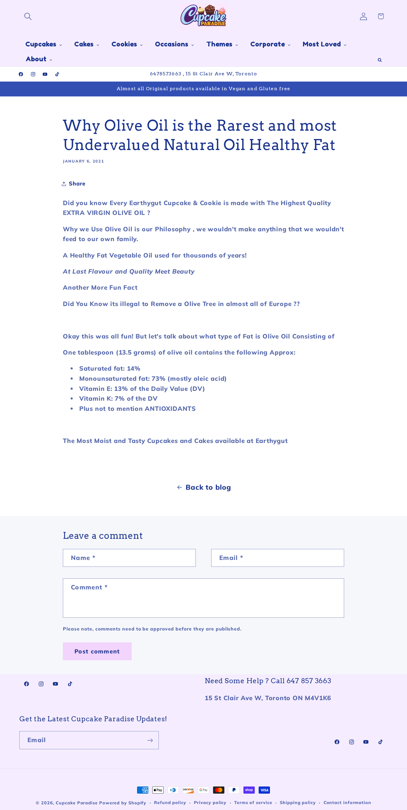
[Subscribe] (150, 740)
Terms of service (253, 802)
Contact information (347, 802)
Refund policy (170, 802)
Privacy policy (210, 802)
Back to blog (208, 487)
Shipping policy (298, 802)
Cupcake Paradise (77, 803)
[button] (27, 16)
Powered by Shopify (122, 803)
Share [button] (77, 183)
